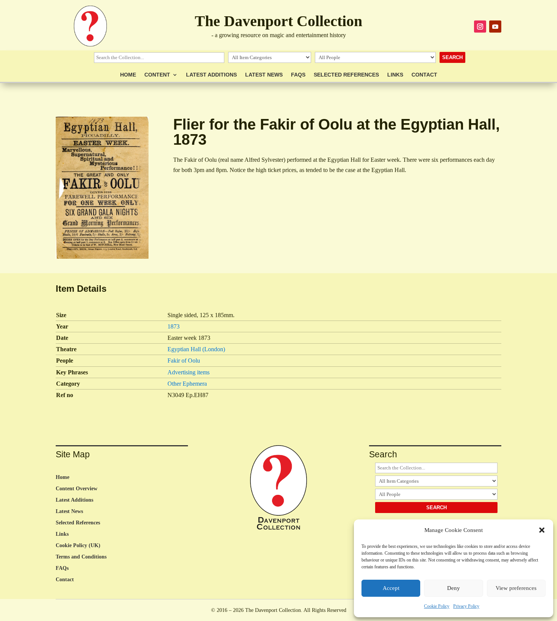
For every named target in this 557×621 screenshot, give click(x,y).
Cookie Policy (436, 606)
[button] (542, 530)
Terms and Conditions (81, 557)
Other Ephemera (187, 383)
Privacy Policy (466, 606)
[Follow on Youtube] (495, 26)
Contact (424, 75)
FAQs (298, 75)
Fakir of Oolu (183, 360)
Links (395, 75)
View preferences (516, 588)
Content (157, 75)
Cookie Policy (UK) (78, 545)
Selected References (346, 75)
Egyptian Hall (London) (196, 349)
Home (128, 75)
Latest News (264, 75)
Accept (391, 588)
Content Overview (76, 488)
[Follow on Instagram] (480, 26)
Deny (453, 588)
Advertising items (188, 372)
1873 (173, 326)
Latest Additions (211, 75)
